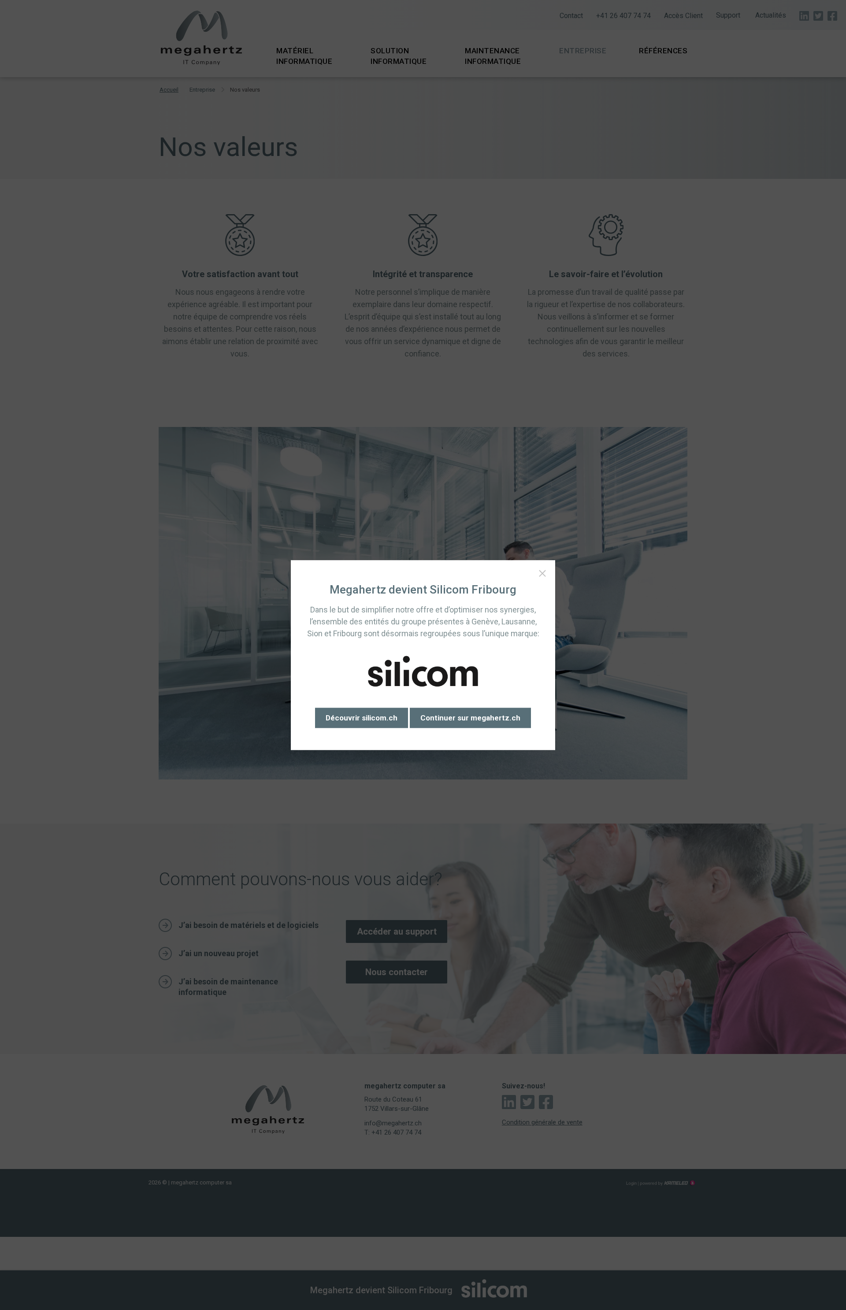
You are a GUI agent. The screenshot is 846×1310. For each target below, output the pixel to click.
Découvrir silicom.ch (361, 717)
